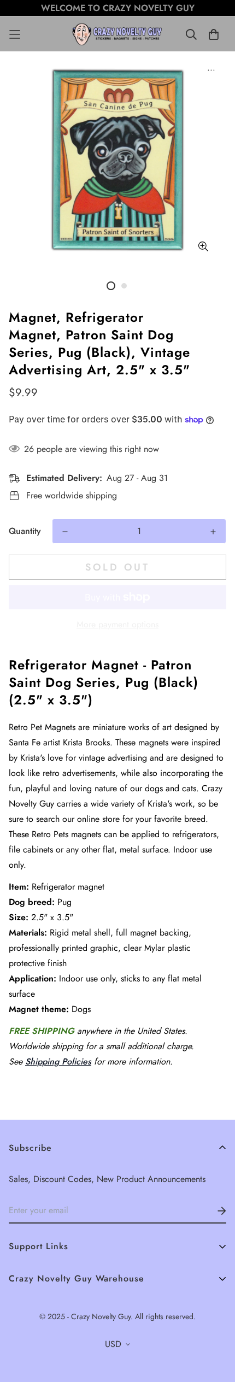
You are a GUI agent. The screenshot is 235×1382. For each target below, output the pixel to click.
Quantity (25, 531)
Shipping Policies (58, 1061)
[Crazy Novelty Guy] (117, 34)
